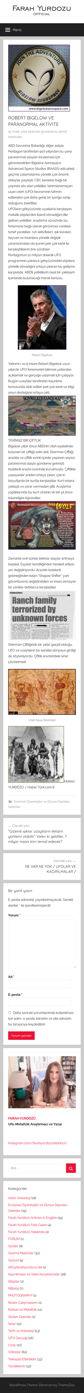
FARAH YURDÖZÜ (22, 1118)
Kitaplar (14, 1281)
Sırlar (12, 1324)
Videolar (14, 1352)
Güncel (13, 1260)
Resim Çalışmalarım (23, 1303)
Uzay (12, 1345)
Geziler (13, 1246)
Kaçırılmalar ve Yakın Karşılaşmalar (34, 1274)
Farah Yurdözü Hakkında (26, 1232)
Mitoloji (13, 1288)
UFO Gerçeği (17, 1338)
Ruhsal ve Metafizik (22, 1310)
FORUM (14, 1239)
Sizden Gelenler (19, 1317)
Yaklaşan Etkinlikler (22, 1359)
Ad (11, 977)
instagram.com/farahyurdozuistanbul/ (37, 1143)
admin (62, 131)
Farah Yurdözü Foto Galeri (27, 1225)
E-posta (15, 995)
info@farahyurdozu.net (25, 1267)
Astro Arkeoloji (19, 1198)
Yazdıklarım (16, 1366)
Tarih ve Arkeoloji (21, 1331)
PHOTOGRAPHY (20, 1295)
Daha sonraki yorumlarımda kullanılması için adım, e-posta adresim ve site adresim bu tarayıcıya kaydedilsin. (40, 1018)
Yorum (14, 915)
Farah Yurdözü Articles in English (32, 1218)
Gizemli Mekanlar (21, 1253)
